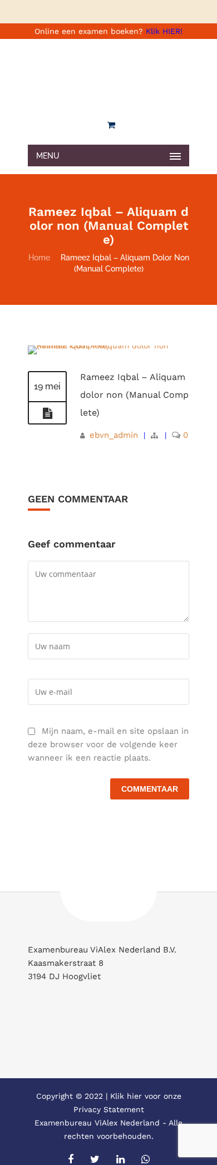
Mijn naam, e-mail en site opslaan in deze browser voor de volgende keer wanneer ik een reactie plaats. (108, 744)
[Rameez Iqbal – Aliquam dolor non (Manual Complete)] (108, 345)
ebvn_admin (114, 435)
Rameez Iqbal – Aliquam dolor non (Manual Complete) (134, 395)
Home (39, 257)
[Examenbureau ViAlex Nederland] (108, 75)
